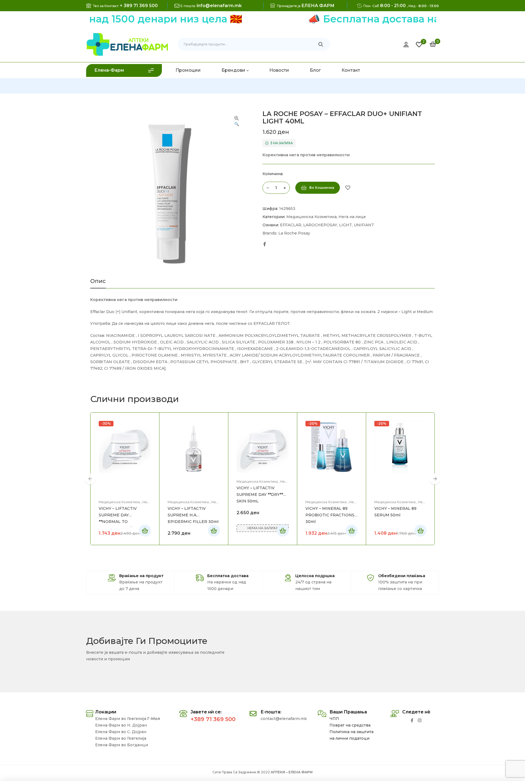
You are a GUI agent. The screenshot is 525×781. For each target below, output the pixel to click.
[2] (419, 45)
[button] (236, 121)
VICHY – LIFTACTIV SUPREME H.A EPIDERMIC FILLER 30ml (193, 515)
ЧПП (334, 718)
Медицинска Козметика (311, 216)
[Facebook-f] (412, 720)
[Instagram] (420, 720)
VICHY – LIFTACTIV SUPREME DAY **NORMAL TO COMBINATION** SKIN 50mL (121, 521)
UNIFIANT (364, 224)
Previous (90, 478)
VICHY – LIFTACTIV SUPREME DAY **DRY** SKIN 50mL (260, 494)
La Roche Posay (294, 233)
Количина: (272, 173)
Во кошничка (321, 188)
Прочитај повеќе (145, 531)
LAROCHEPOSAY (320, 224)
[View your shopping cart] (433, 44)
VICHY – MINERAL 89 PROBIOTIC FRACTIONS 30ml (329, 515)
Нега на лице (352, 216)
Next (434, 478)
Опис (98, 281)
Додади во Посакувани (347, 188)
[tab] (98, 283)
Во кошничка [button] (214, 531)
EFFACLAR (290, 224)
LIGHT (345, 224)
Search (321, 44)
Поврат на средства (350, 725)
